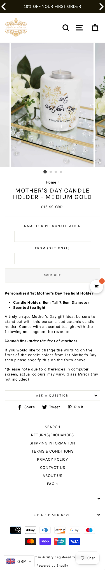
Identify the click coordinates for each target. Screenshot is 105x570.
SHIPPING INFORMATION (52, 443)
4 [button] (61, 172)
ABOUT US (52, 476)
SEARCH (52, 427)
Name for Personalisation (52, 226)
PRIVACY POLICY (52, 459)
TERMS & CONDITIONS (52, 451)
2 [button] (51, 172)
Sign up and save (52, 514)
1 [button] (45, 171)
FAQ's (52, 484)
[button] (101, 6)
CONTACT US (52, 467)
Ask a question (52, 395)
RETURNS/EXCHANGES (52, 435)
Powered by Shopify (52, 565)
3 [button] (56, 172)
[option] (53, 105)
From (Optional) (52, 248)
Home (51, 182)
